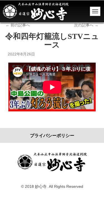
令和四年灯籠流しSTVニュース (52, 40)
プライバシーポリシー (52, 135)
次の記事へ (86, 25)
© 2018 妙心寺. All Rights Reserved (52, 186)
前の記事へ (18, 25)
